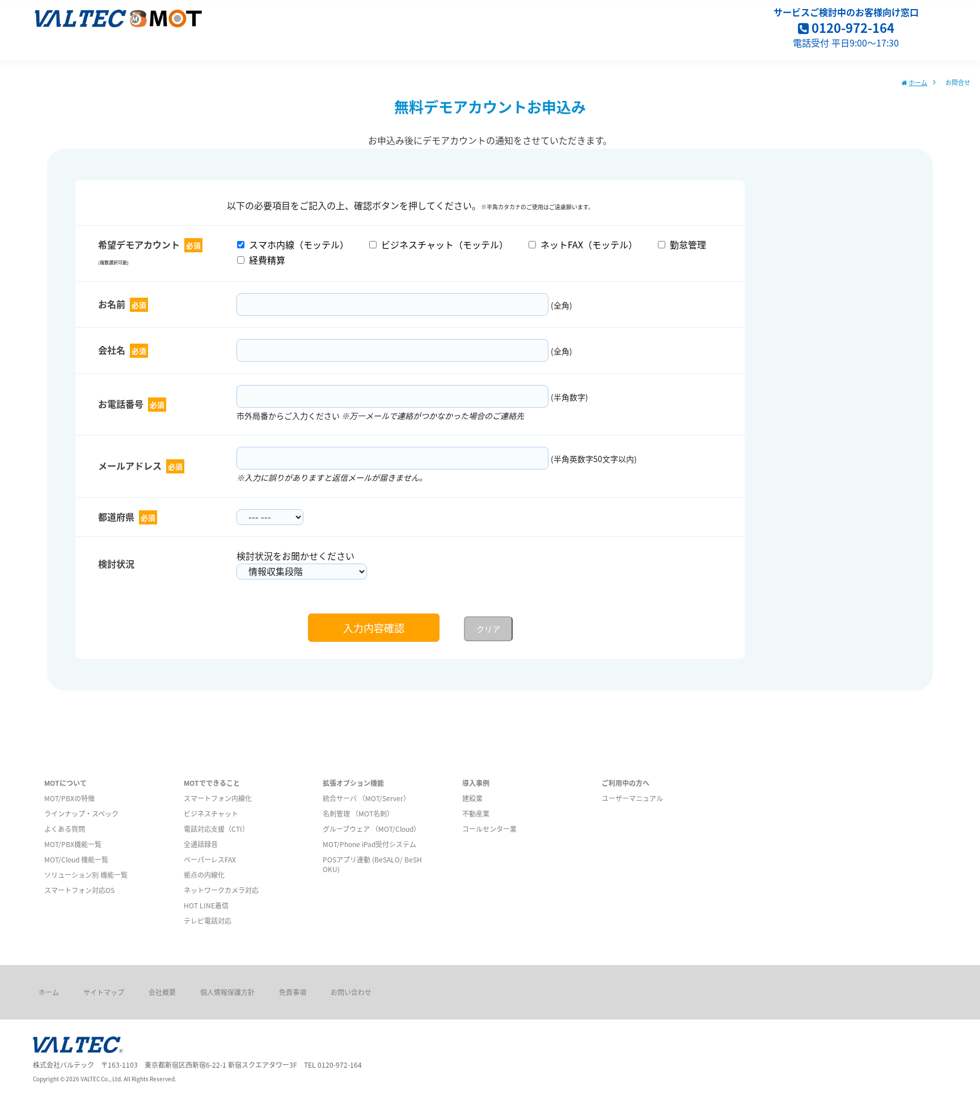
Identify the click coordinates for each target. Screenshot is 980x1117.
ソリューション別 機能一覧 (86, 874)
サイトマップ (103, 992)
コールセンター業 (489, 828)
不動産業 (475, 813)
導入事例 (475, 783)
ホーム (918, 82)
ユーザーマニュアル (632, 798)
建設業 (472, 798)
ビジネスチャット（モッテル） (442, 244)
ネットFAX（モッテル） (586, 244)
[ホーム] (118, 21)
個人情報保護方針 (227, 992)
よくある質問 (64, 828)
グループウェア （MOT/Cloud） (371, 828)
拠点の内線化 (204, 874)
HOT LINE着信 (206, 905)
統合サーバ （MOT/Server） (366, 798)
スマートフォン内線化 (218, 798)
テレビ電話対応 (207, 920)
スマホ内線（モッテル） (296, 244)
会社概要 (162, 992)
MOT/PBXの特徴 (69, 798)
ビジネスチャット (211, 813)
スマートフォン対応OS (79, 890)
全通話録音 (201, 844)
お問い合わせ (351, 992)
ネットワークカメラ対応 (221, 890)
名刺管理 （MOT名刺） (358, 813)
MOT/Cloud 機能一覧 (76, 859)
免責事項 (292, 992)
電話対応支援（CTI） (216, 828)
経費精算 (264, 259)
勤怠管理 (685, 244)
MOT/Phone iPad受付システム (369, 844)
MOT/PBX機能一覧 (73, 844)
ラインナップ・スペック (81, 813)
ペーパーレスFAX (210, 859)
